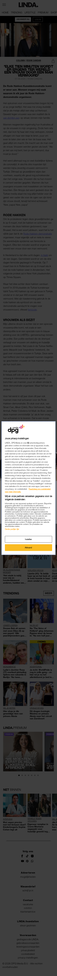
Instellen (28, 539)
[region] (28, 488)
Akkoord (28, 547)
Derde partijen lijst (12, 529)
